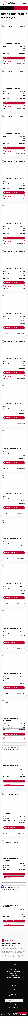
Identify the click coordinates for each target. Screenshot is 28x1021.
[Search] (3, 1000)
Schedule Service (13, 993)
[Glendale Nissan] (8, 3)
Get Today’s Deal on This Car (10, 57)
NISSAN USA (13, 975)
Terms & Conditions (13, 978)
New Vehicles (13, 984)
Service (13, 991)
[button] (2, 886)
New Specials (13, 986)
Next (11, 941)
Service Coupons (13, 994)
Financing (13, 973)
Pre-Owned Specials (13, 988)
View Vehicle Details (8, 61)
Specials (13, 989)
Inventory (13, 982)
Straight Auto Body (13, 997)
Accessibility (11, 1012)
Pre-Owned (13, 985)
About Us (13, 969)
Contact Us (4, 1012)
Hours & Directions (13, 971)
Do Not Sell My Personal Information (15, 1013)
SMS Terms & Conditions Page (13, 980)
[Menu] (24, 3)
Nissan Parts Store (13, 995)
